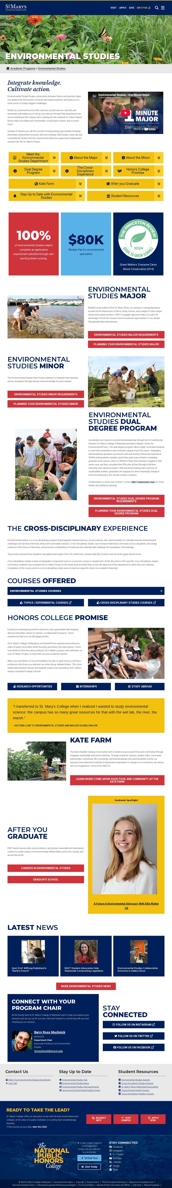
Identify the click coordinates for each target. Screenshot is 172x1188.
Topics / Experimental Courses (46, 602)
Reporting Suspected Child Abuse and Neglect (56, 1185)
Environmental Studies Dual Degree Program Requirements (126, 500)
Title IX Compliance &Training (114, 1182)
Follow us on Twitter (133, 1036)
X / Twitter (117, 1154)
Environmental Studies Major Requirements (126, 334)
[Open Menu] (162, 8)
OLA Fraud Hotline (86, 1185)
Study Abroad (142, 686)
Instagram (117, 1150)
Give (131, 7)
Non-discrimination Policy (24, 1185)
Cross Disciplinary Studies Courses (126, 602)
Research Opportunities (34, 686)
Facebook (117, 1147)
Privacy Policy (93, 1182)
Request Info (100, 1119)
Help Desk (137, 1185)
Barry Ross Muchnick (49, 1032)
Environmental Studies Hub (74, 1080)
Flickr (115, 1169)
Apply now (154, 1119)
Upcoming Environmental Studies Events (81, 1090)
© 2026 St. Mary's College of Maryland (35, 1182)
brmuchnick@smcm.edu (48, 1051)
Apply (122, 7)
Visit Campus (126, 1119)
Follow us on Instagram (133, 1024)
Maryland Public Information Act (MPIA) (113, 1185)
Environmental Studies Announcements (80, 1087)
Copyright (80, 1182)
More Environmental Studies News (86, 986)
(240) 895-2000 (90, 1152)
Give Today (90, 1166)
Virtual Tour (91, 1158)
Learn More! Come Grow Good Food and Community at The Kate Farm (117, 780)
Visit (114, 7)
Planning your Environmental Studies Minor (46, 404)
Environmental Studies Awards (135, 1080)
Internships (88, 686)
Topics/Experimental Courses (135, 1090)
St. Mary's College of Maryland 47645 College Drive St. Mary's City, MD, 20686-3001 (90, 1146)
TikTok (115, 1166)
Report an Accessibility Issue (141, 1182)
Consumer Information (63, 1182)
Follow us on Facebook (133, 1047)
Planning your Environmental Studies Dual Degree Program (126, 512)
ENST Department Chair (143, 482)
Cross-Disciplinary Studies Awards (137, 1083)
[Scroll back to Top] (165, 1181)
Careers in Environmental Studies (45, 868)
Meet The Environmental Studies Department (29, 1080)
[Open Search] (156, 8)
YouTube (117, 1158)
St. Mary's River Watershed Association (139, 1087)
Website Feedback (151, 1185)
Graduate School (45, 879)
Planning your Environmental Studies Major (126, 344)
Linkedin (116, 1162)
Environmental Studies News (75, 1083)
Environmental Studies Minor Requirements (45, 394)
